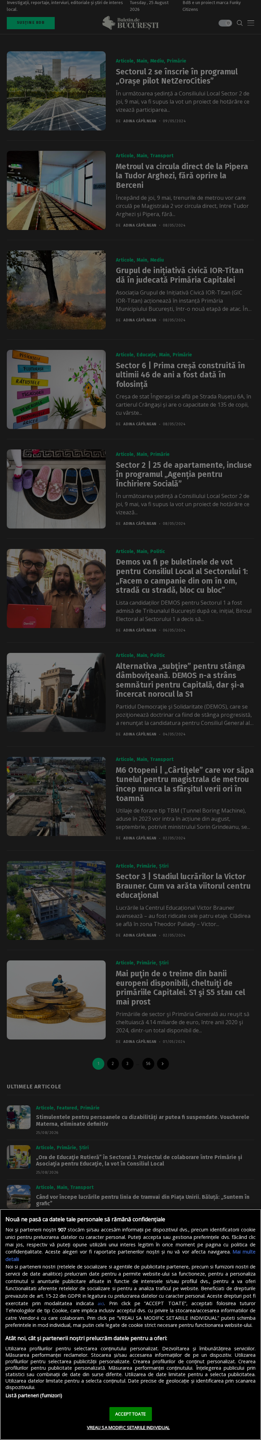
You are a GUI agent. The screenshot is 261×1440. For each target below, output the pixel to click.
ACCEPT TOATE (130, 1414)
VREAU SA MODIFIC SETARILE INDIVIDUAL (128, 1427)
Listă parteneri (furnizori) (33, 1395)
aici (101, 1303)
